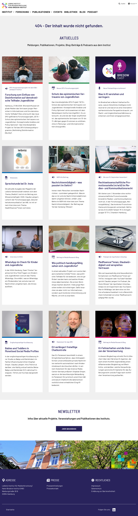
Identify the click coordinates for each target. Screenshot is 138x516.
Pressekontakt (52, 488)
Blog (82, 12)
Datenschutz (96, 488)
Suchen (123, 3)
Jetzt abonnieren (69, 429)
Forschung (22, 12)
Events (58, 12)
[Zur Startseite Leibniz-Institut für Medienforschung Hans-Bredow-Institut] (14, 7)
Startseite (10, 509)
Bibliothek (71, 12)
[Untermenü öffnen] (13, 12)
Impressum (95, 486)
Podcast (92, 12)
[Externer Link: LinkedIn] (113, 509)
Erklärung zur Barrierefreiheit (103, 491)
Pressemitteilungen (55, 486)
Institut (7, 12)
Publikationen (41, 12)
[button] (132, 3)
